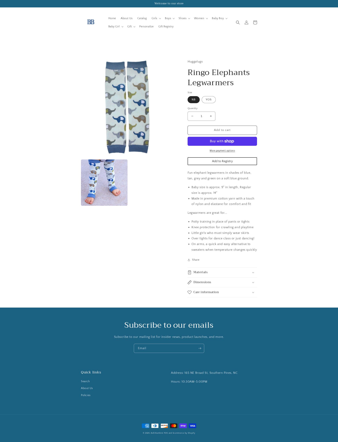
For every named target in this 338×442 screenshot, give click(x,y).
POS (166, 433)
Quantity (193, 108)
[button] (156, 18)
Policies (86, 395)
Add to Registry (222, 161)
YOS (209, 99)
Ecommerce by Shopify (184, 433)
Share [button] (196, 259)
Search (85, 381)
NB (194, 99)
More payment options (222, 150)
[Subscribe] (199, 348)
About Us (87, 388)
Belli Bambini (157, 433)
